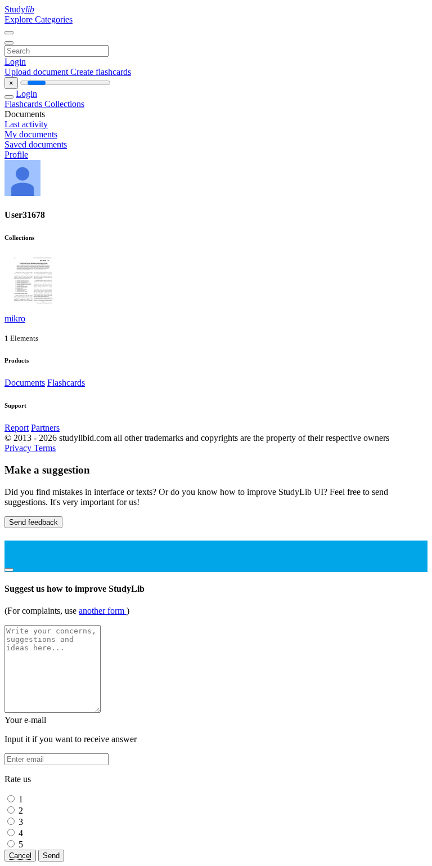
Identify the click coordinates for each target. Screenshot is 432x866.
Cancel (20, 855)
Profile (16, 154)
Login (15, 61)
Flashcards (24, 104)
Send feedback (33, 522)
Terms (45, 448)
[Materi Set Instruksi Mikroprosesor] (32, 308)
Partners (45, 427)
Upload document (37, 72)
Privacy (19, 448)
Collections (64, 104)
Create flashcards (100, 72)
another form (103, 610)
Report (16, 427)
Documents (24, 382)
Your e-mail (25, 720)
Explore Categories (38, 19)
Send (51, 855)
